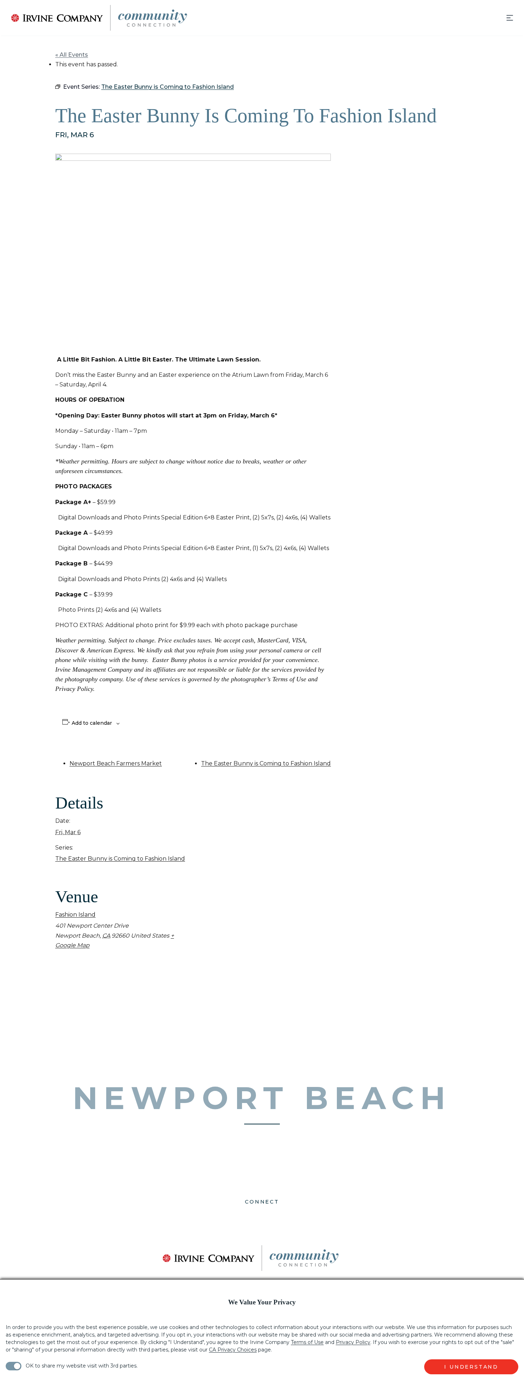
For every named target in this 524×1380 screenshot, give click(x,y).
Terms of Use (307, 1342)
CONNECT (262, 1202)
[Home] (94, 18)
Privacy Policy (353, 1342)
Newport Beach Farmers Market (116, 763)
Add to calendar (92, 723)
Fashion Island (75, 914)
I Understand (471, 1367)
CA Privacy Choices (233, 1349)
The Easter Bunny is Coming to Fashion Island (266, 763)
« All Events (71, 54)
